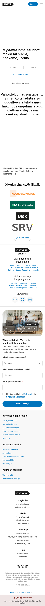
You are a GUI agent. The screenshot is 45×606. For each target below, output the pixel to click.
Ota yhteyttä (7, 464)
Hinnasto (6, 438)
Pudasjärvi (26, 270)
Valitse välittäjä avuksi (11, 435)
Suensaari (32, 288)
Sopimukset (7, 453)
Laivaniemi (14, 283)
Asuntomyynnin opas (10, 428)
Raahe (18, 270)
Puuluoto (13, 288)
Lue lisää (23, 603)
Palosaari (32, 283)
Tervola (10, 268)
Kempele (35, 270)
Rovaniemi (34, 268)
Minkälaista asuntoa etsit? (14, 357)
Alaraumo (23, 283)
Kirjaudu (33, 4)
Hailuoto (11, 270)
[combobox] (22, 375)
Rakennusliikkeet (9, 460)
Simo (34, 266)
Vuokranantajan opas (10, 431)
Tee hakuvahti (7, 475)
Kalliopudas (22, 288)
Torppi (24, 285)
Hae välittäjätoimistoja (11, 479)
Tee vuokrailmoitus (9, 424)
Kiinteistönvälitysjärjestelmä (13, 457)
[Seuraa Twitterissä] (22, 300)
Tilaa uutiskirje (22, 404)
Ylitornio (20, 268)
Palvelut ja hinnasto (10, 450)
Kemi (12, 266)
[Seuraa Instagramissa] (30, 300)
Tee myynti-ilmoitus (9, 421)
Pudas (18, 285)
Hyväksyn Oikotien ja (21, 395)
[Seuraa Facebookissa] (15, 300)
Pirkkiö (11, 285)
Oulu (27, 268)
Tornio (28, 266)
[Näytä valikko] (41, 4)
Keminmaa (20, 266)
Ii (15, 268)
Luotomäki (33, 285)
